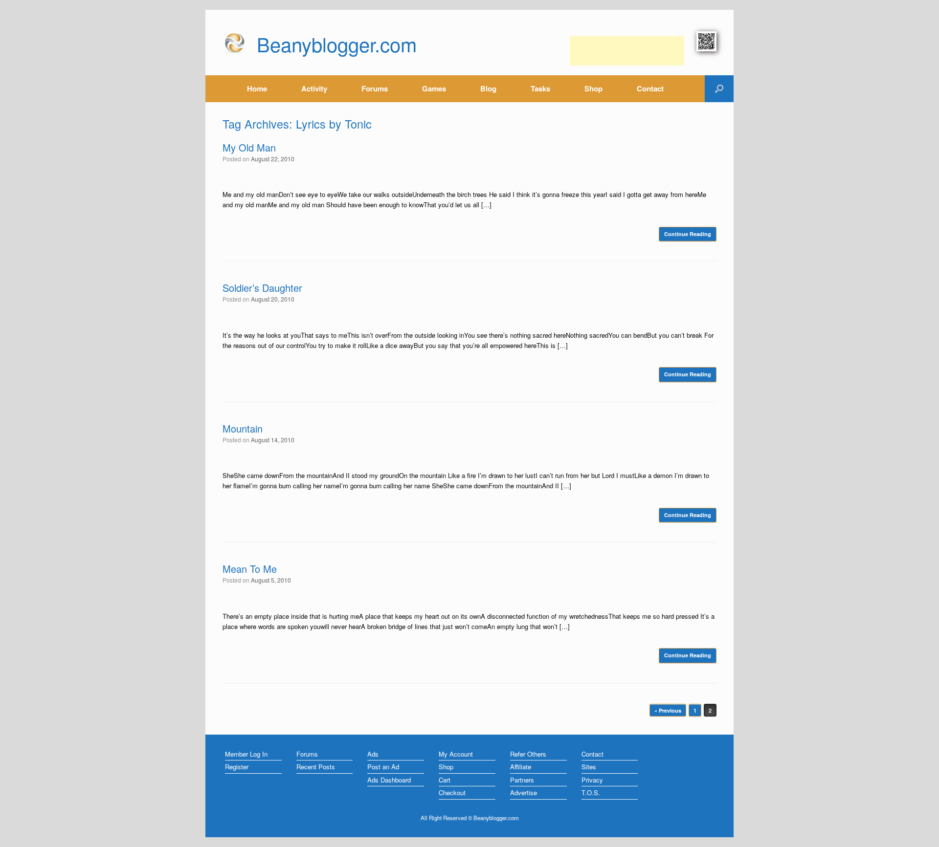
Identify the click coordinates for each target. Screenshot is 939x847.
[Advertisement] (627, 50)
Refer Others (528, 754)
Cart (444, 779)
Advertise (523, 792)
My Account (456, 754)
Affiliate (520, 766)
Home (257, 88)
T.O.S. (590, 792)
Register (236, 766)
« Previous (667, 710)
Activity (314, 88)
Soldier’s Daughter (262, 288)
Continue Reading (687, 234)
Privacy (592, 779)
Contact (650, 88)
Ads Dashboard (389, 779)
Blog (488, 88)
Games (434, 88)
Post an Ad (383, 766)
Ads (373, 754)
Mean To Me (250, 569)
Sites (588, 766)
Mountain (243, 428)
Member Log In (246, 754)
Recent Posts (315, 766)
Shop (593, 88)
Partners (522, 779)
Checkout (452, 792)
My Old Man (249, 147)
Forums (374, 88)
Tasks (540, 88)
